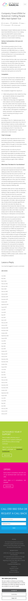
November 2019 (4, 299)
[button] (7, 455)
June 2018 (3, 343)
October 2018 (4, 333)
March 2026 (3, 281)
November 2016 (4, 361)
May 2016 (3, 372)
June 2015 (3, 400)
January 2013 (4, 411)
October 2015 (4, 390)
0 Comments (6, 25)
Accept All (14, 590)
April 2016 (3, 374)
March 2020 (3, 288)
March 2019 (3, 320)
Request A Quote (14, 568)
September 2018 (4, 335)
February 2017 (4, 353)
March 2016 (3, 377)
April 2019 (3, 317)
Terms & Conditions (14, 572)
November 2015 (4, 387)
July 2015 (3, 398)
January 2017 (4, 356)
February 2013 (4, 408)
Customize (14, 594)
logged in (10, 266)
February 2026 (4, 283)
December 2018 (4, 327)
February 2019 (4, 322)
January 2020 (4, 294)
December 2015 (4, 385)
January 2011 (4, 413)
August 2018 (4, 338)
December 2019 (4, 296)
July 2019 (3, 309)
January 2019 (4, 325)
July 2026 (3, 275)
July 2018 (3, 340)
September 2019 (4, 304)
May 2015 (3, 403)
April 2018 (3, 348)
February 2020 (4, 291)
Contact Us (14, 566)
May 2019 (3, 314)
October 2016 (4, 364)
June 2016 (3, 369)
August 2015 (4, 395)
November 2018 (4, 330)
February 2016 (4, 379)
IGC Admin (6, 23)
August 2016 (4, 366)
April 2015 (3, 406)
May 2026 (3, 278)
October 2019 (4, 301)
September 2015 (4, 392)
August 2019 (4, 307)
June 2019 (3, 312)
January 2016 (4, 382)
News (22, 23)
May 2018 (3, 346)
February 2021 (4, 286)
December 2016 (4, 359)
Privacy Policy (14, 570)
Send (14, 528)
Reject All (14, 598)
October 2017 (4, 351)
